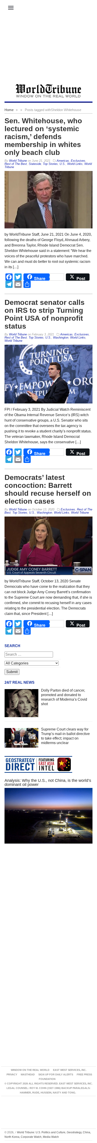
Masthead (28, 1074)
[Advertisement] (48, 50)
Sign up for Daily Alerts (55, 1074)
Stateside (35, 164)
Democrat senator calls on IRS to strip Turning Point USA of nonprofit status (45, 314)
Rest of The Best (16, 164)
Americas (63, 160)
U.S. (62, 164)
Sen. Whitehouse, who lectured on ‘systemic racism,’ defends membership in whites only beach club (43, 137)
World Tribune (13, 340)
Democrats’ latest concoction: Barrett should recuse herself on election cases (48, 489)
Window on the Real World (30, 1070)
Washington (60, 337)
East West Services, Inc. (69, 1070)
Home (9, 110)
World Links (75, 164)
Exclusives (78, 160)
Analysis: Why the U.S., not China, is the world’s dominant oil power (48, 782)
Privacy (12, 1074)
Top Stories (50, 164)
